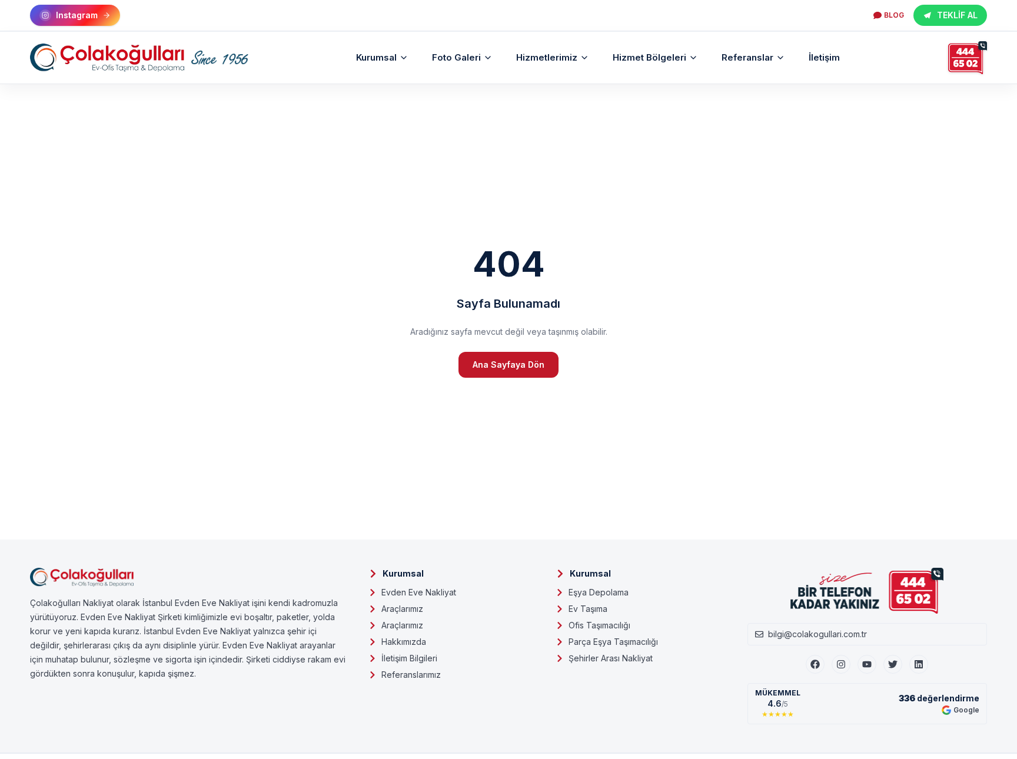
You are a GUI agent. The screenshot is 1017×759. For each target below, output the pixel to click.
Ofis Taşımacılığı (599, 625)
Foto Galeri (456, 57)
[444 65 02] (967, 57)
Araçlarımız (402, 609)
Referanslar (747, 57)
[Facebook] (815, 664)
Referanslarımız (411, 675)
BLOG (894, 15)
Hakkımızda (403, 642)
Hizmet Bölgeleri (649, 57)
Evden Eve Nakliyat (418, 592)
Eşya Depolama (599, 592)
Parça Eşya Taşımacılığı (613, 642)
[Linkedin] (918, 664)
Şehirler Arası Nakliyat (611, 658)
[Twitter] (892, 664)
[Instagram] (841, 664)
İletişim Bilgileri (409, 658)
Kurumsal (376, 57)
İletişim (824, 57)
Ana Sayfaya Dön (508, 364)
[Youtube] (867, 664)
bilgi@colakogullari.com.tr (817, 634)
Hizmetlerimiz (546, 57)
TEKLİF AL (957, 15)
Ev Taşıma (588, 609)
